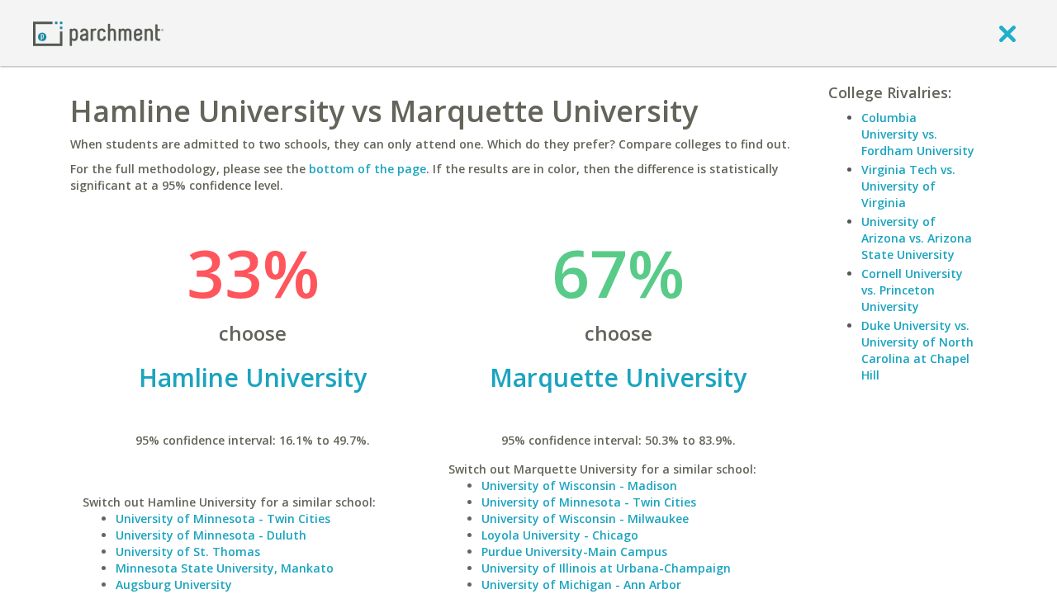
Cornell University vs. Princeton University (912, 290)
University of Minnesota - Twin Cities (223, 518)
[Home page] (98, 32)
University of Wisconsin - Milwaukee (585, 518)
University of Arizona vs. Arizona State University (916, 238)
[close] (1007, 33)
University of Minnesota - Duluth (211, 535)
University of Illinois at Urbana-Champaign (606, 568)
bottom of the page (367, 169)
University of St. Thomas (188, 551)
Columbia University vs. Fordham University (917, 134)
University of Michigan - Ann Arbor (581, 584)
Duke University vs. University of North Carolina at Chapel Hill (917, 350)
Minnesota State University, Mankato (225, 568)
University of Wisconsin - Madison (579, 485)
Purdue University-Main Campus (574, 551)
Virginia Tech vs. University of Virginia (908, 186)
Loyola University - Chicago (559, 535)
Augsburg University (174, 584)
